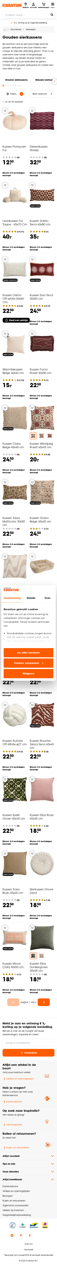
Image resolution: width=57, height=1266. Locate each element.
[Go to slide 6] (15, 85)
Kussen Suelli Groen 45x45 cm (14, 816)
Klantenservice (14, 1101)
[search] (29, 14)
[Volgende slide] (54, 81)
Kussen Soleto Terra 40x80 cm (40, 222)
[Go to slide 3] (8, 85)
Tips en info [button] (9, 1163)
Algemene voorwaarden (15, 1205)
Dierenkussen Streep (39, 148)
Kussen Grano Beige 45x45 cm (40, 519)
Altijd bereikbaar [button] (12, 1179)
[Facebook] (30, 1235)
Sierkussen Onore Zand (41, 890)
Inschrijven (30, 1052)
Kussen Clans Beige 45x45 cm (13, 445)
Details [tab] (31, 597)
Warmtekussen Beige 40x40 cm (13, 371)
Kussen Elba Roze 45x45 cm (42, 816)
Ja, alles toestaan (28, 652)
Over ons (28, 1244)
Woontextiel (15, 29)
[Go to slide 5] (13, 85)
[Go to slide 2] (5, 85)
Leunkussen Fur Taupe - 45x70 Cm (15, 222)
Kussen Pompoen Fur (14, 148)
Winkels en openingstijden (20, 1078)
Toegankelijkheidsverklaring (17, 1215)
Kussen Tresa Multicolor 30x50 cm (14, 521)
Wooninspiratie (14, 1124)
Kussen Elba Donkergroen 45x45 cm (39, 967)
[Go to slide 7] (18, 85)
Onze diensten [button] (11, 1171)
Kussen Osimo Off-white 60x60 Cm (13, 298)
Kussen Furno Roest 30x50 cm (40, 371)
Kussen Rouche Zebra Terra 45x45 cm (42, 744)
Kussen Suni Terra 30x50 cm (41, 296)
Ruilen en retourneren (17, 1147)
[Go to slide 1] (3, 85)
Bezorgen (8, 1195)
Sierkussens (30, 29)
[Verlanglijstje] (5, 110)
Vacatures (28, 1249)
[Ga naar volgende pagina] (44, 1002)
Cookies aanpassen (26, 663)
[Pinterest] (21, 1235)
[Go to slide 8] (21, 85)
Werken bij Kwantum (13, 1210)
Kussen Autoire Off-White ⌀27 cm (15, 742)
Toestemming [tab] (12, 597)
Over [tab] (47, 597)
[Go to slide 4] (10, 85)
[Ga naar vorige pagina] (13, 1002)
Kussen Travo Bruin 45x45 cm (13, 890)
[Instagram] (12, 1235)
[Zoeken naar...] (52, 15)
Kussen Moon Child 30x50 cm (13, 965)
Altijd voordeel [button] (11, 1156)
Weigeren (29, 673)
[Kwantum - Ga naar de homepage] (12, 5)
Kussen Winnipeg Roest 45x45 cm (41, 445)
